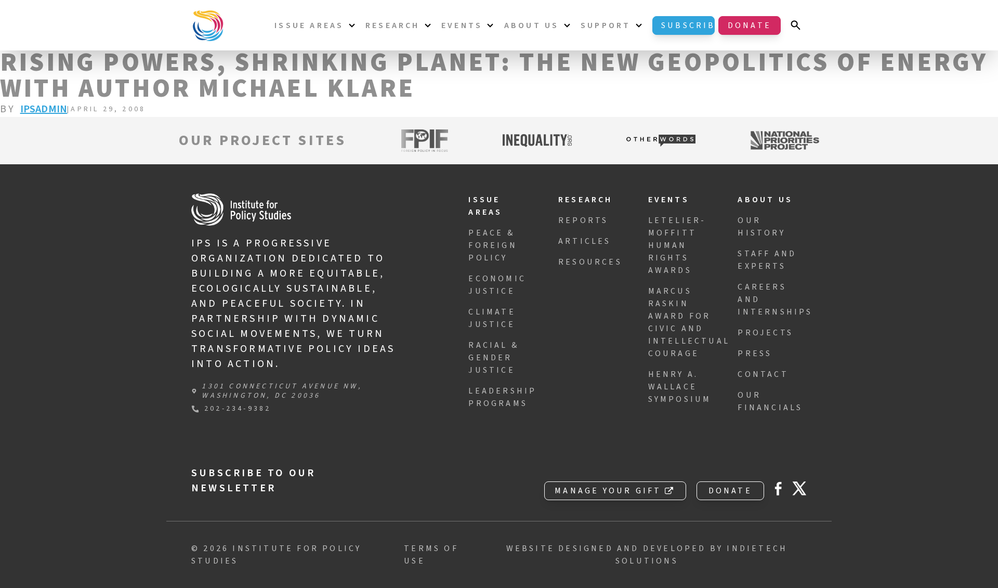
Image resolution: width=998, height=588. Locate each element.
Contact (763, 374)
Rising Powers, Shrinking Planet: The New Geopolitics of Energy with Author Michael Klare (494, 75)
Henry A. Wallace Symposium (680, 387)
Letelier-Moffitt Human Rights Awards (677, 245)
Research (392, 25)
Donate (749, 25)
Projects (765, 332)
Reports (583, 220)
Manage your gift (608, 490)
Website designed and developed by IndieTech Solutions (647, 555)
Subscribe (688, 25)
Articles (584, 241)
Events (461, 25)
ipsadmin (44, 109)
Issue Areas (309, 25)
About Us (531, 25)
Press (755, 353)
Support (606, 25)
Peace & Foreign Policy (492, 245)
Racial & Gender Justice (493, 357)
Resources (590, 262)
